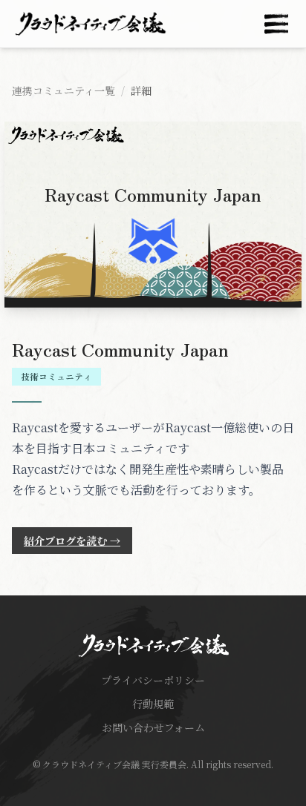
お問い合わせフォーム (153, 727)
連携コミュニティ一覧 (63, 90)
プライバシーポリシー (153, 680)
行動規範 (153, 703)
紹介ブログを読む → (72, 540)
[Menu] (276, 24)
